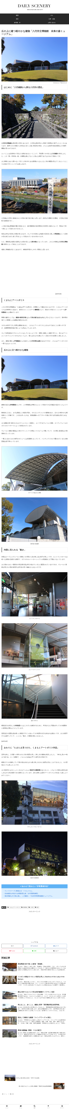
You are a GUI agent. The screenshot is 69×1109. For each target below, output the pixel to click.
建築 (5, 907)
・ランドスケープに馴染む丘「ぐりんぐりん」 (18, 891)
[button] (56, 951)
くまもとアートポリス (14, 907)
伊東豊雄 (25, 907)
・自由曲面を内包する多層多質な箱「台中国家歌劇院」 (21, 893)
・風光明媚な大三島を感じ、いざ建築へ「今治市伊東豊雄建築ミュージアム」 (28, 896)
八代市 (31, 907)
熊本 (37, 907)
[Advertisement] (34, 925)
